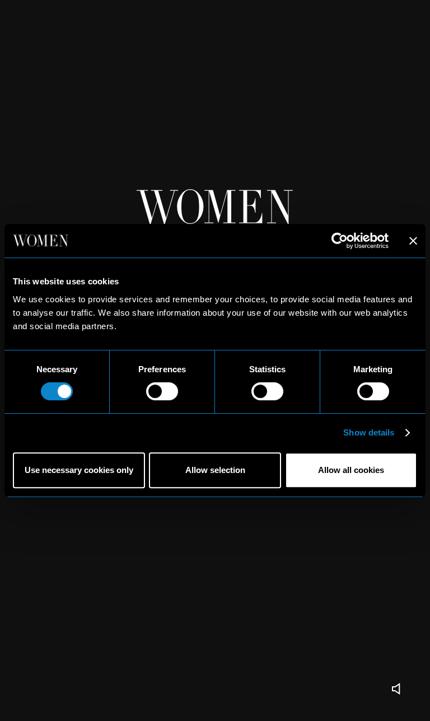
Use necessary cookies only (79, 470)
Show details (368, 432)
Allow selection (215, 470)
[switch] (162, 391)
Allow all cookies (351, 470)
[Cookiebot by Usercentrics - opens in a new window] (340, 240)
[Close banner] (413, 241)
